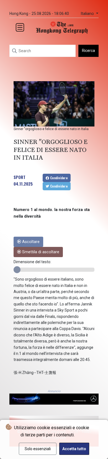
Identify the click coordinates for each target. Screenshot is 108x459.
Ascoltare (30, 241)
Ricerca (88, 50)
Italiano (88, 13)
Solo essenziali (38, 449)
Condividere (58, 177)
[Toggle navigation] (20, 27)
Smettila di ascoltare (40, 252)
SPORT (19, 177)
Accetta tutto (74, 449)
